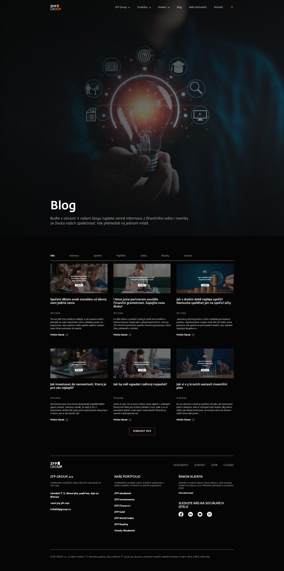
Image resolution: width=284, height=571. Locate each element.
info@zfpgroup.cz (60, 509)
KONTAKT (200, 465)
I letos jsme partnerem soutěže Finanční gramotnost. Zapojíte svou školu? (139, 303)
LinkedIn (190, 514)
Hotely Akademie (124, 531)
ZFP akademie (122, 493)
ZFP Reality (121, 524)
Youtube (199, 514)
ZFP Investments (124, 500)
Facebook (181, 514)
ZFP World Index (124, 518)
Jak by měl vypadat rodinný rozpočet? (140, 384)
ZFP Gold (119, 512)
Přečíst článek (57, 335)
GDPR (214, 465)
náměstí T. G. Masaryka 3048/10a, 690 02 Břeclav (74, 495)
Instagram (209, 514)
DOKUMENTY (181, 465)
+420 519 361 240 (59, 503)
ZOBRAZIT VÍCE (142, 431)
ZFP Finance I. (122, 506)
